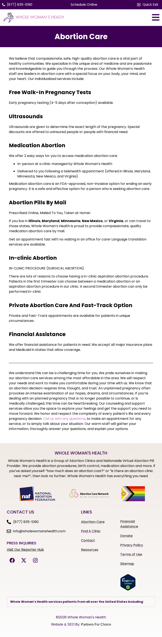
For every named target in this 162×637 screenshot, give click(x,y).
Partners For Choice (96, 624)
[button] (147, 4)
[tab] (81, 602)
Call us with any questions (64, 418)
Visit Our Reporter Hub (25, 549)
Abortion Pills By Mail (37, 202)
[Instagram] (35, 560)
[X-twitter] (23, 560)
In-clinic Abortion (33, 258)
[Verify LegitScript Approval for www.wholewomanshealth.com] (128, 589)
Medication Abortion (37, 145)
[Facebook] (12, 560)
